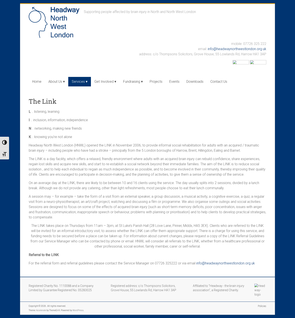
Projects (156, 82)
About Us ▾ (56, 82)
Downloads (194, 82)
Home (36, 82)
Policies (262, 306)
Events (174, 82)
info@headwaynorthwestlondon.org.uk (237, 49)
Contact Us (218, 82)
